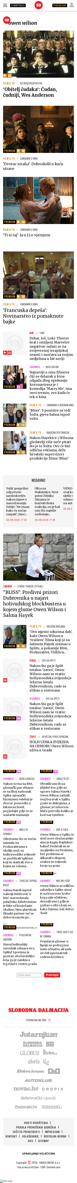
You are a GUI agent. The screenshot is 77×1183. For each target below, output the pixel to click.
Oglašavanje (30, 1136)
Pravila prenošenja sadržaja (36, 1127)
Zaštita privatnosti (26, 1132)
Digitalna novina (55, 1136)
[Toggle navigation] (5, 5)
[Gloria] (33, 1062)
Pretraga (52, 975)
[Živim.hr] (50, 1053)
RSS (30, 1141)
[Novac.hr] (26, 1089)
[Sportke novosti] (50, 1044)
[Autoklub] (38, 1080)
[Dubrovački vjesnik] (39, 1098)
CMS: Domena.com (50, 1167)
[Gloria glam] (46, 1062)
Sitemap (43, 1141)
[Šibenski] (51, 1107)
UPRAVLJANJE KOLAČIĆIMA (38, 1153)
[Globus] (30, 1053)
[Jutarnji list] (38, 1035)
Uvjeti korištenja (36, 1122)
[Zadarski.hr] (26, 1107)
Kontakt (11, 1136)
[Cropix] (52, 1089)
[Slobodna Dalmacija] (38, 5)
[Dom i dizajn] (54, 1071)
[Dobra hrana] (31, 1071)
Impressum (52, 1132)
